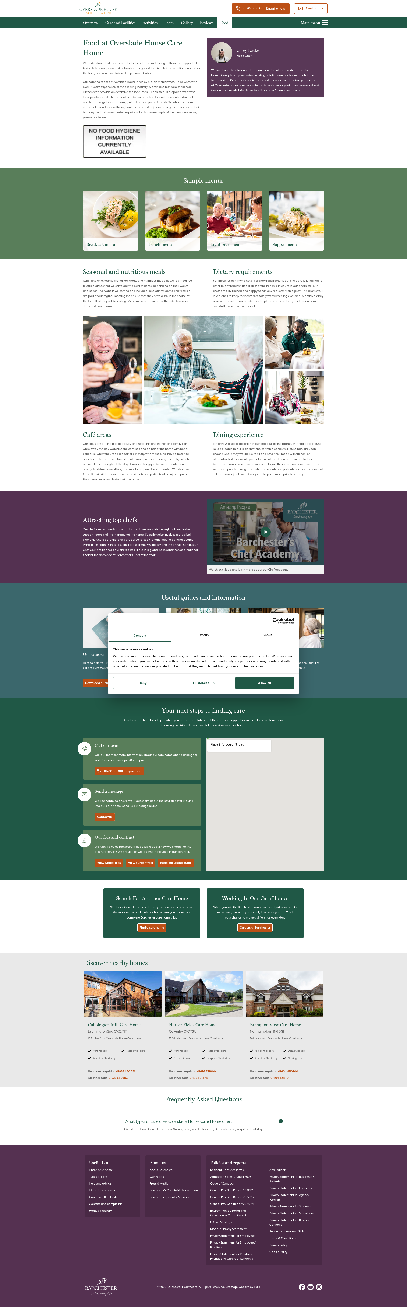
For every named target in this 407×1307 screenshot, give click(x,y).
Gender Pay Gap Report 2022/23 (232, 1197)
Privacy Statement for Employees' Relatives (233, 1245)
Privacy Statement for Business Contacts (289, 1222)
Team (169, 22)
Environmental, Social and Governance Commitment (228, 1213)
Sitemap (231, 1287)
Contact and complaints (105, 1204)
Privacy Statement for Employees (232, 1236)
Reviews (206, 22)
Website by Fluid (249, 1287)
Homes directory (100, 1211)
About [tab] (267, 634)
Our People (157, 1177)
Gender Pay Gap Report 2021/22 (231, 1190)
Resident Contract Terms (227, 1170)
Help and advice (100, 1183)
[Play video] (265, 532)
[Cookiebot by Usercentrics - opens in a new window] (275, 621)
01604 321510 (279, 1078)
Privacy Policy (278, 1245)
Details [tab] (203, 634)
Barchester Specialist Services (169, 1197)
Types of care (98, 1177)
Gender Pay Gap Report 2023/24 (232, 1204)
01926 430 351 (125, 1071)
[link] (123, 1028)
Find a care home (152, 927)
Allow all (264, 683)
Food (224, 22)
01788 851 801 (254, 8)
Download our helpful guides (106, 683)
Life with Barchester (102, 1190)
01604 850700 (288, 1071)
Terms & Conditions (282, 1238)
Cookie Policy (278, 1252)
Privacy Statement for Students (290, 1206)
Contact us (314, 8)
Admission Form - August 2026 (230, 1177)
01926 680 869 (118, 1078)
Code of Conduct (222, 1183)
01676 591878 (199, 1078)
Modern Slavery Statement (228, 1229)
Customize (201, 683)
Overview (90, 22)
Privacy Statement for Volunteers (291, 1213)
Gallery (187, 22)
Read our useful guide (176, 863)
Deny (142, 683)
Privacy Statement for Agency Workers (289, 1197)
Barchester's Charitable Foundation (174, 1190)
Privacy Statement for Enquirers (290, 1188)
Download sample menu (106, 242)
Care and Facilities (120, 22)
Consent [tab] (140, 635)
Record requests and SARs (287, 1231)
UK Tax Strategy (221, 1222)
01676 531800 (206, 1071)
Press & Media (159, 1183)
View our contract (140, 863)
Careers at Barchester (255, 927)
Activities (150, 22)
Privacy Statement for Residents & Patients (292, 1179)
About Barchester (161, 1170)
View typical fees (109, 863)
